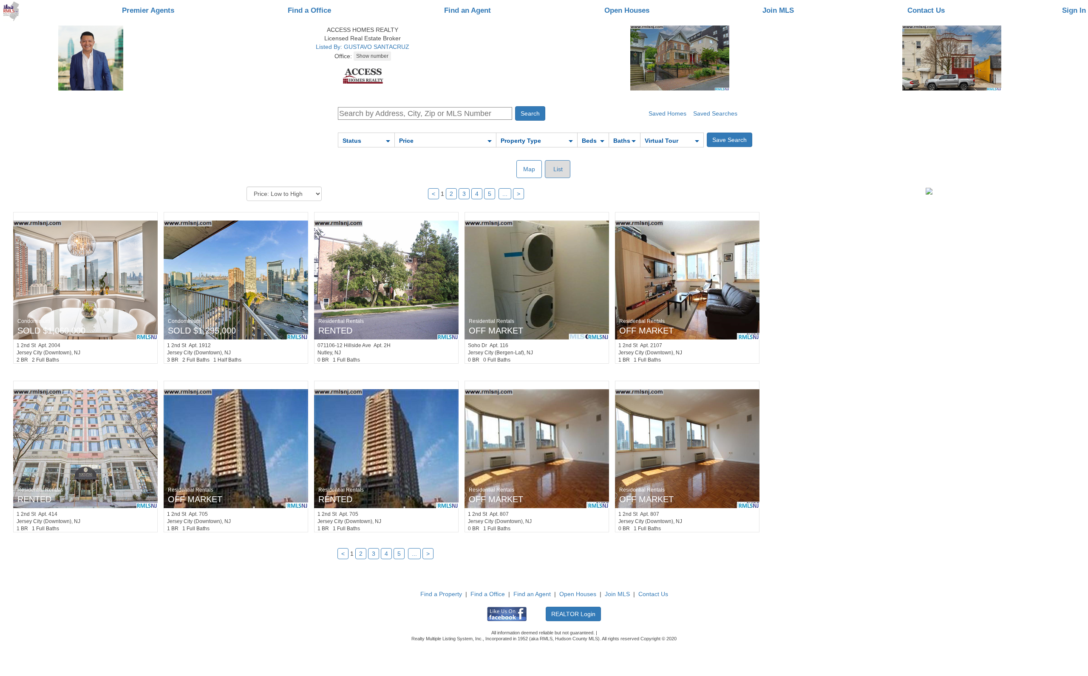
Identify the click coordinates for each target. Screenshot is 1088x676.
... (504, 193)
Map (529, 169)
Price (406, 140)
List (557, 169)
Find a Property (441, 594)
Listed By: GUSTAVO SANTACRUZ (362, 46)
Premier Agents (148, 10)
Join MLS (778, 10)
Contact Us (926, 10)
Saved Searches (715, 113)
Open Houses (626, 10)
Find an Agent (467, 10)
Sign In (1074, 10)
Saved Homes (667, 113)
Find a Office (309, 10)
